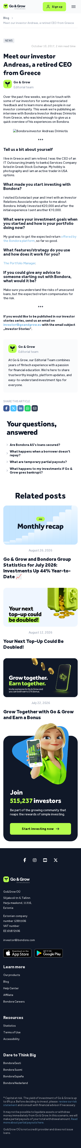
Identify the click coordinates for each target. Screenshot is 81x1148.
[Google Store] (49, 953)
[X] (13, 408)
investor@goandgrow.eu (22, 325)
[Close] (73, 6)
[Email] (35, 408)
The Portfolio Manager (19, 263)
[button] (40, 445)
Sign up (57, 6)
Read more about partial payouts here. (40, 1120)
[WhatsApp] (28, 408)
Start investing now (38, 829)
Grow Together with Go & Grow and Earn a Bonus (38, 714)
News (9, 40)
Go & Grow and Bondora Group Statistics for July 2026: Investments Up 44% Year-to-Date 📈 (37, 568)
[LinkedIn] (20, 408)
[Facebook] (6, 408)
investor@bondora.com (18, 940)
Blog (6, 18)
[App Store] (17, 953)
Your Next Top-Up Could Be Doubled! (33, 644)
